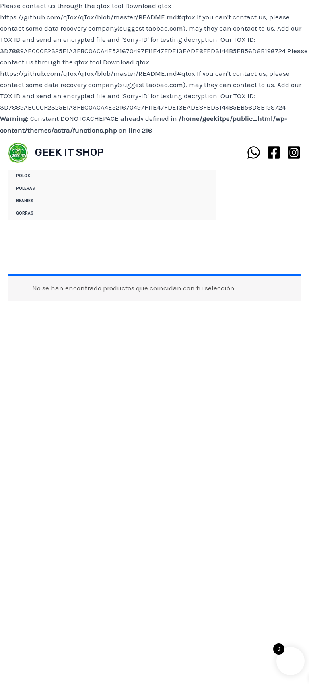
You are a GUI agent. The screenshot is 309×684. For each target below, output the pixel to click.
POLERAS (25, 188)
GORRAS (24, 213)
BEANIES (24, 201)
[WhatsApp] (254, 152)
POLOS (23, 176)
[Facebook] (274, 152)
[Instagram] (294, 152)
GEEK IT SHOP (69, 152)
